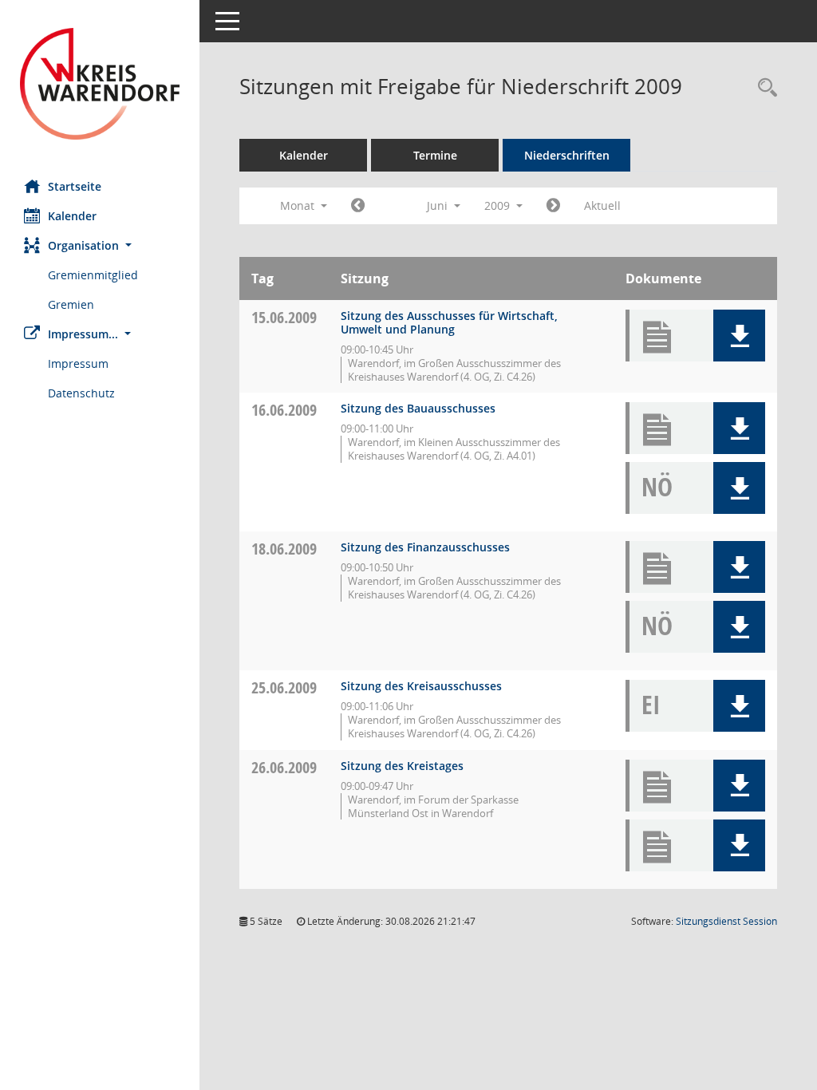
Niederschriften (567, 155)
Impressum (78, 363)
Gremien (71, 304)
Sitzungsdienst (726, 921)
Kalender (72, 215)
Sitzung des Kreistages (402, 765)
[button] (99, 245)
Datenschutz (81, 393)
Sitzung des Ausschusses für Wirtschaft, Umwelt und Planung (449, 322)
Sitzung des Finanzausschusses (425, 547)
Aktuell (602, 205)
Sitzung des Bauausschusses (418, 408)
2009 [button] (498, 205)
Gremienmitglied (93, 274)
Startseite (74, 186)
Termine (435, 155)
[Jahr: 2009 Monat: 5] (358, 206)
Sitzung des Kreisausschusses (421, 685)
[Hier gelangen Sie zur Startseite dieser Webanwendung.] (99, 84)
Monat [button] (299, 205)
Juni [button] (439, 205)
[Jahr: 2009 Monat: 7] (553, 206)
